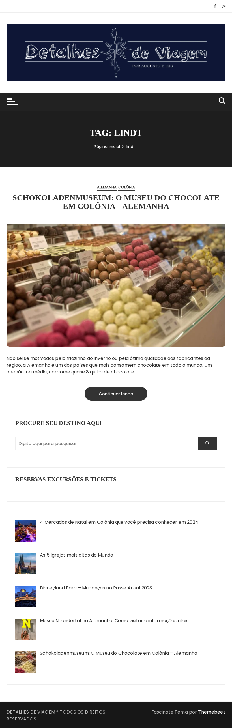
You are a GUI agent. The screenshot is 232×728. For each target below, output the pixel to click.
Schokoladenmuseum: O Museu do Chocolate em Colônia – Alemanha (116, 202)
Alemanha (107, 187)
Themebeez (211, 712)
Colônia (126, 187)
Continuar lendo (116, 394)
